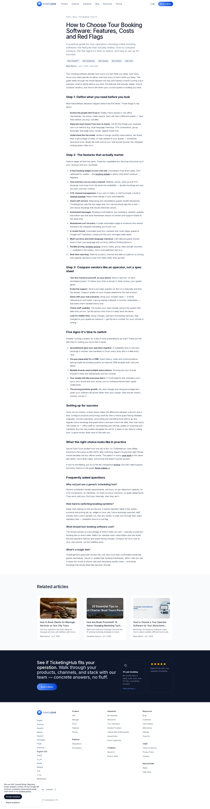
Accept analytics (13, 797)
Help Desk (147, 772)
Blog (97, 4)
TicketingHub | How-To (88, 17)
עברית (39, 775)
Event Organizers (114, 740)
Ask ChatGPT (73, 61)
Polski (39, 744)
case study (127, 455)
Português (41, 740)
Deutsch (40, 736)
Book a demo (165, 4)
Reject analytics (13, 802)
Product (64, 4)
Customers (147, 720)
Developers (77, 748)
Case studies (148, 724)
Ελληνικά (41, 748)
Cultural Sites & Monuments (118, 732)
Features (75, 4)
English (40, 720)
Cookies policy (25, 791)
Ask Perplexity (89, 61)
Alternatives (147, 728)
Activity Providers (114, 728)
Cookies (146, 756)
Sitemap (146, 732)
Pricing (119, 4)
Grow (74, 724)
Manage (75, 720)
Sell (73, 715)
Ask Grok (129, 61)
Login (152, 4)
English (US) (42, 751)
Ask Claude (103, 61)
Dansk (39, 763)
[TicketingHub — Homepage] (46, 3)
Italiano (40, 732)
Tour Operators (113, 724)
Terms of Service (150, 748)
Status (145, 768)
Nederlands (41, 779)
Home (68, 17)
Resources (107, 4)
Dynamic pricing (93, 246)
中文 (38, 771)
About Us (111, 752)
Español (40, 728)
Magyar (40, 767)
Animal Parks (112, 736)
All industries (112, 715)
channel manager (78, 196)
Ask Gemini (116, 61)
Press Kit (146, 736)
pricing (117, 464)
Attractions (111, 720)
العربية (39, 759)
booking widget (103, 174)
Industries (87, 4)
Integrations (77, 744)
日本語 (39, 755)
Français (40, 724)
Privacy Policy (148, 752)
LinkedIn (49, 789)
